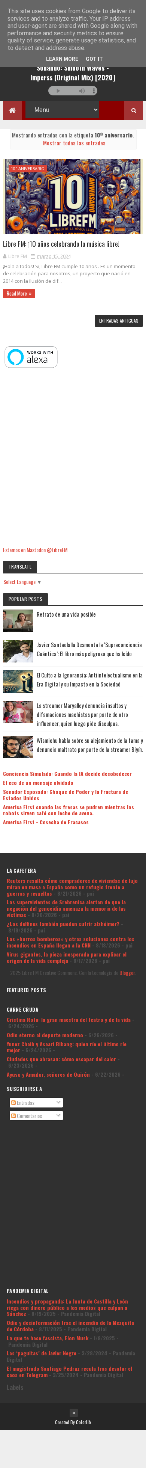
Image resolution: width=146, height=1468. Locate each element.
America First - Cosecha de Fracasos (46, 822)
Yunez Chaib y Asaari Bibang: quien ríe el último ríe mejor (67, 1047)
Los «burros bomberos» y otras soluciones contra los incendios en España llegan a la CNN (70, 942)
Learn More (62, 59)
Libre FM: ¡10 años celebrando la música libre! (61, 243)
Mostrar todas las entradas (74, 143)
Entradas (25, 1102)
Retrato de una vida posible (66, 614)
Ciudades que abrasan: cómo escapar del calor (61, 1059)
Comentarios (29, 1115)
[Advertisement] (73, 458)
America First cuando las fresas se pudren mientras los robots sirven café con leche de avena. (68, 810)
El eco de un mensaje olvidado (38, 782)
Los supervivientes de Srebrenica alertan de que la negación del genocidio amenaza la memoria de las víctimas (66, 908)
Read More (17, 293)
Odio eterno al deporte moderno (45, 1035)
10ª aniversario (28, 168)
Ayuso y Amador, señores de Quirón (48, 1074)
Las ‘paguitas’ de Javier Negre (41, 1353)
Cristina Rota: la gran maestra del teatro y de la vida (69, 1019)
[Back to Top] (74, 1413)
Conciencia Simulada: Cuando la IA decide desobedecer (67, 773)
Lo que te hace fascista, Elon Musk (47, 1338)
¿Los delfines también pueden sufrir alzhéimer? (63, 924)
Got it (94, 59)
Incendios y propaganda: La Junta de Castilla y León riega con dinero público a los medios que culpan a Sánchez (67, 1307)
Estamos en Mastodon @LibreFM (35, 550)
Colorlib (83, 1422)
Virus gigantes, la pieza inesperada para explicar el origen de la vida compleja (67, 957)
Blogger (127, 972)
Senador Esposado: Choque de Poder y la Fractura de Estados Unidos (65, 795)
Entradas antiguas (119, 320)
